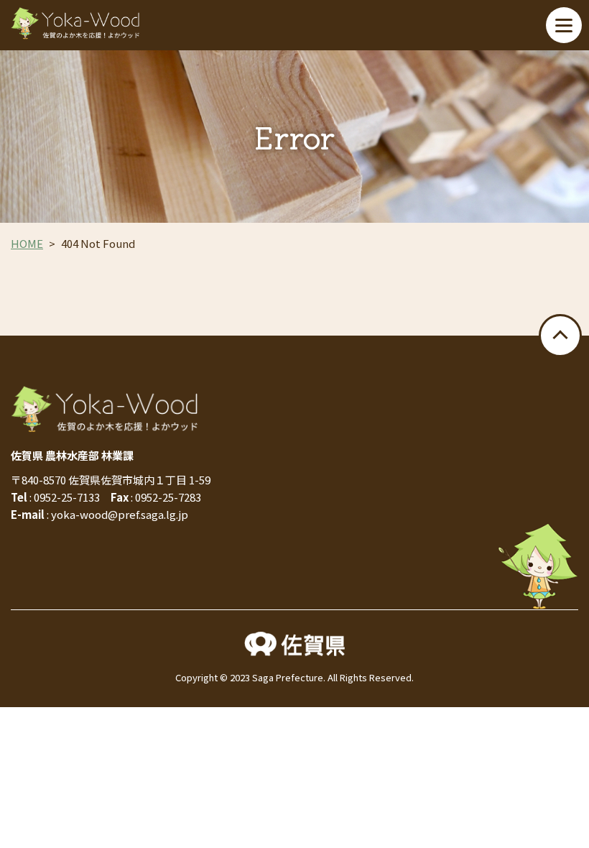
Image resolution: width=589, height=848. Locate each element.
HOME (27, 243)
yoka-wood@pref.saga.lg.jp (119, 514)
